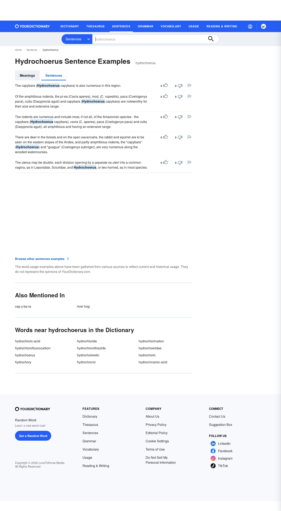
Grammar (89, 441)
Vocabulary (90, 449)
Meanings (27, 75)
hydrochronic (86, 362)
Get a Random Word (33, 436)
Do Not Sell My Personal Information (161, 460)
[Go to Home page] (32, 26)
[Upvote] (165, 85)
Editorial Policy (157, 432)
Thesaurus (90, 424)
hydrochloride (87, 341)
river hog (83, 306)
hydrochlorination (151, 341)
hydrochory (23, 362)
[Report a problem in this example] (189, 85)
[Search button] (213, 39)
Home (18, 49)
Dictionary (89, 416)
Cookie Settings (157, 441)
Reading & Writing (95, 465)
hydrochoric (147, 355)
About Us (152, 416)
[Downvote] (180, 85)
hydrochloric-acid (27, 341)
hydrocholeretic (88, 355)
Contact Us (217, 416)
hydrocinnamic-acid (153, 362)
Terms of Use (155, 449)
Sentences (73, 39)
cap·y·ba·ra (23, 306)
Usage (87, 457)
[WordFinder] (263, 26)
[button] (250, 26)
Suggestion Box (220, 424)
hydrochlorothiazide (91, 348)
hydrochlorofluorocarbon (33, 348)
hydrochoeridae (150, 348)
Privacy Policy (156, 424)
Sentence (32, 49)
